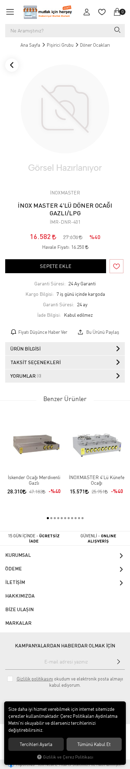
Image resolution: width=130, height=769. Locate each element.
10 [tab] (79, 518)
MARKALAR (18, 623)
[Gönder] (118, 661)
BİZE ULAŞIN (19, 609)
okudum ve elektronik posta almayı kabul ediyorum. (70, 682)
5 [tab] (62, 518)
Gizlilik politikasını (35, 679)
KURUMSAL (18, 555)
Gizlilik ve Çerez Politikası (68, 757)
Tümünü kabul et (94, 744)
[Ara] (117, 30)
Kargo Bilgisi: (39, 294)
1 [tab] (48, 518)
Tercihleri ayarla (36, 744)
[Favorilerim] (102, 12)
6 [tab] (65, 518)
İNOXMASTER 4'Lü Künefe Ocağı (96, 480)
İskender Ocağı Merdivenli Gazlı (34, 480)
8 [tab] (72, 518)
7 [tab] (69, 518)
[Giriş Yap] (86, 12)
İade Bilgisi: (49, 315)
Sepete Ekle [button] (55, 266)
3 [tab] (55, 518)
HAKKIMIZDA (20, 596)
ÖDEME (13, 568)
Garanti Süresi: (50, 283)
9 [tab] (76, 518)
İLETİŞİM (15, 582)
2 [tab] (51, 518)
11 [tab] (82, 518)
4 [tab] (58, 518)
